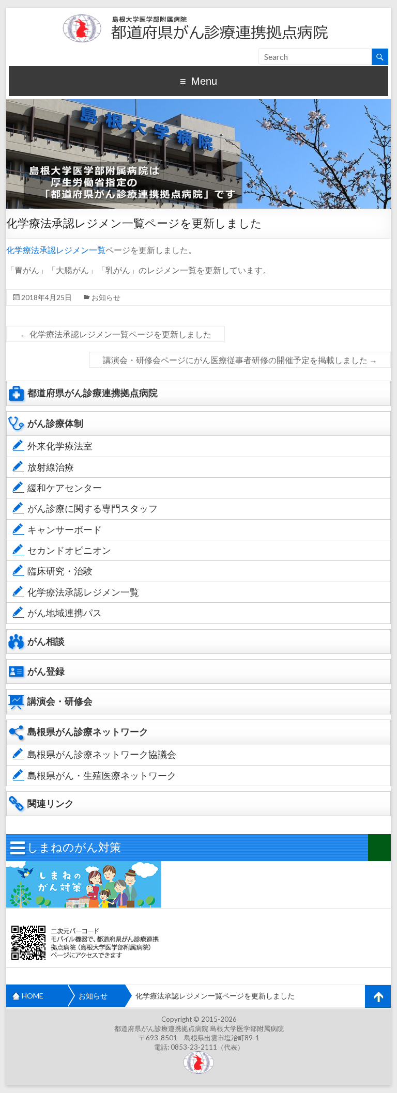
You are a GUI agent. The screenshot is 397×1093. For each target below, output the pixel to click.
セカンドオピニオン (69, 550)
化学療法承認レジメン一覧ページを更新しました (115, 334)
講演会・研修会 (60, 701)
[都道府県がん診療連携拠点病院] (198, 13)
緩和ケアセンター (64, 487)
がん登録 (46, 671)
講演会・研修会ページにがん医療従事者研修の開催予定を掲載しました (240, 360)
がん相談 (46, 641)
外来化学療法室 (60, 446)
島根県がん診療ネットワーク (87, 731)
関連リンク (50, 803)
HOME (32, 995)
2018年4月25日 (46, 297)
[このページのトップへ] (378, 996)
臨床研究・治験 (60, 571)
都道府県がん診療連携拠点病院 (92, 392)
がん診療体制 (55, 423)
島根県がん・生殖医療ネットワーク (101, 775)
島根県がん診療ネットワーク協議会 (101, 754)
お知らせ (105, 297)
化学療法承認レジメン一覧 (55, 250)
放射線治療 (50, 467)
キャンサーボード (64, 529)
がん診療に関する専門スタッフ (92, 508)
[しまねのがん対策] (83, 866)
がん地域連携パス (64, 612)
